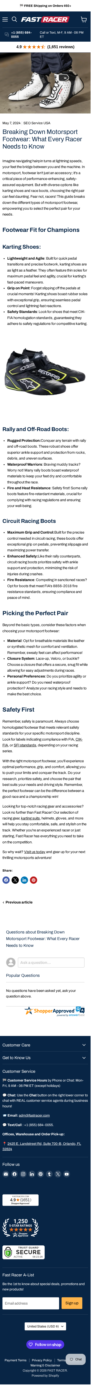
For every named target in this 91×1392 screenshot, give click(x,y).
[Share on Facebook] (6, 880)
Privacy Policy (42, 1360)
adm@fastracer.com (34, 1115)
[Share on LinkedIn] (24, 880)
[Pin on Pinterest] (33, 880)
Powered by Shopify (45, 1375)
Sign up (71, 1303)
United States (43, 1326)
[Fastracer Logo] (45, 19)
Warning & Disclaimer (45, 1365)
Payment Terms (16, 1360)
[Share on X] (15, 880)
